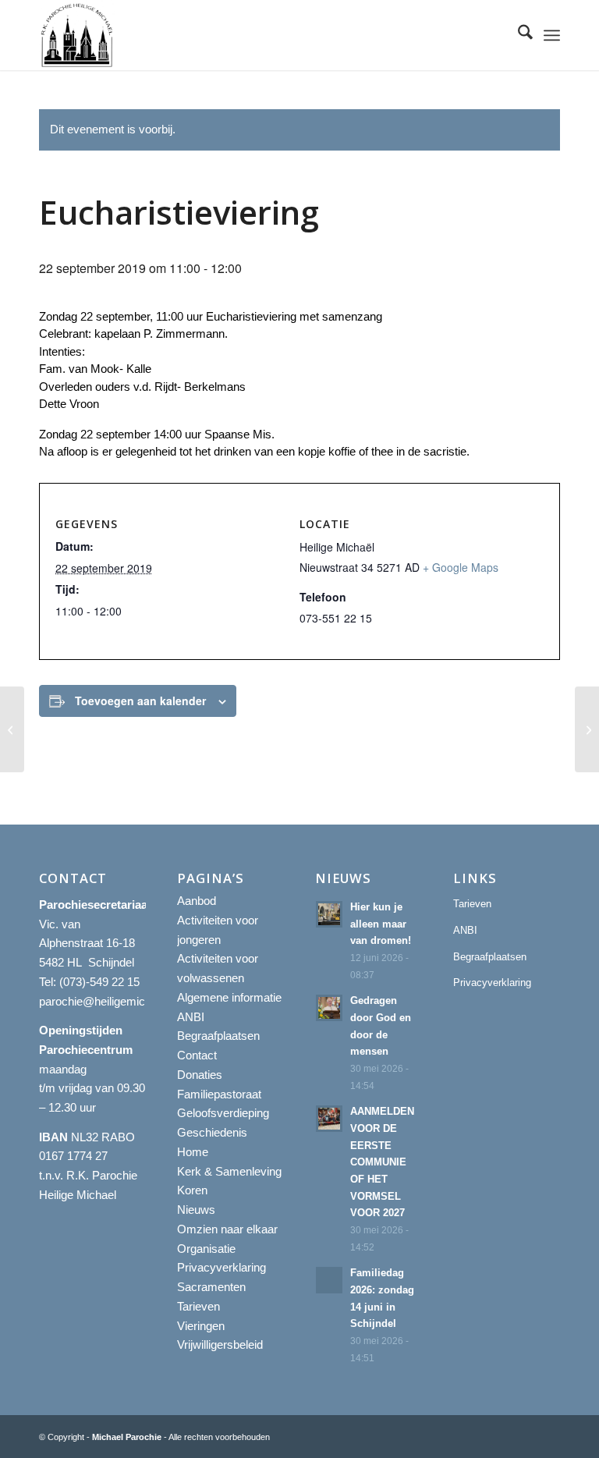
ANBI (190, 1016)
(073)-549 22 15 (99, 981)
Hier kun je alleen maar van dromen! (380, 923)
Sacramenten (211, 1286)
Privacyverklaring (221, 1267)
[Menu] (552, 35)
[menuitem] (517, 35)
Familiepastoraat (219, 1094)
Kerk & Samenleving (229, 1171)
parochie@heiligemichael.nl (108, 1001)
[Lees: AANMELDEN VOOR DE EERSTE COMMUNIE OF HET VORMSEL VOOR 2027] (329, 1119)
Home (192, 1151)
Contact (197, 1055)
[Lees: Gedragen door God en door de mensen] (329, 1008)
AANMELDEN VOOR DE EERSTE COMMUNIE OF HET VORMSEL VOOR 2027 (382, 1162)
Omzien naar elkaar (227, 1229)
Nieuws (196, 1209)
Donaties (199, 1074)
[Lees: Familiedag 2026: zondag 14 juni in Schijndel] (329, 1280)
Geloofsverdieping (223, 1112)
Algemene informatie (229, 997)
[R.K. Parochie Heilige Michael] (77, 35)
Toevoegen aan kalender (140, 700)
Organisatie (206, 1248)
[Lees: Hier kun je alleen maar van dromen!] (329, 914)
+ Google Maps (460, 567)
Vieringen (201, 1325)
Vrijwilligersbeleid (220, 1344)
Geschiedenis (212, 1132)
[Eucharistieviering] (12, 729)
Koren (192, 1190)
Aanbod (196, 900)
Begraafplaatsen (218, 1035)
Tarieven (198, 1306)
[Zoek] (517, 35)
